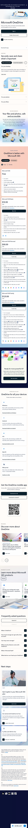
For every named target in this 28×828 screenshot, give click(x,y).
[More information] (13, 182)
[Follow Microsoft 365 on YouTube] (9, 794)
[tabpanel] (14, 85)
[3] (1, 782)
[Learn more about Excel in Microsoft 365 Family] (8, 321)
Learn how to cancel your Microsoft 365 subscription (13, 761)
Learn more (13, 7)
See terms (12, 208)
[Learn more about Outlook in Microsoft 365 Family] (17, 321)
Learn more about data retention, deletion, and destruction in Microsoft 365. (13, 764)
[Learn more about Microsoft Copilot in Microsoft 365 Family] (17, 322)
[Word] (6, 288)
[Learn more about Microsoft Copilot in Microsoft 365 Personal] (17, 270)
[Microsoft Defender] (21, 288)
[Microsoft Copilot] (3, 288)
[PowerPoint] (11, 288)
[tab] (6, 62)
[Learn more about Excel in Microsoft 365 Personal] (8, 269)
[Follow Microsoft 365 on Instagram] (12, 794)
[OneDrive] (6, 236)
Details (6, 752)
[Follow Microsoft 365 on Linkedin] (3, 794)
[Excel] (8, 288)
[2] (1, 767)
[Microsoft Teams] (24, 288)
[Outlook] (3, 236)
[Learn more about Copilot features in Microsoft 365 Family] (24, 324)
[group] (11, 544)
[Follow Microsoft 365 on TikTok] (15, 794)
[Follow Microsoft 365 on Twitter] (6, 794)
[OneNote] (16, 288)
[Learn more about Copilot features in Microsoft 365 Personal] (24, 272)
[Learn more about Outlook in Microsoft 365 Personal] (17, 269)
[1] (1, 754)
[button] (14, 47)
